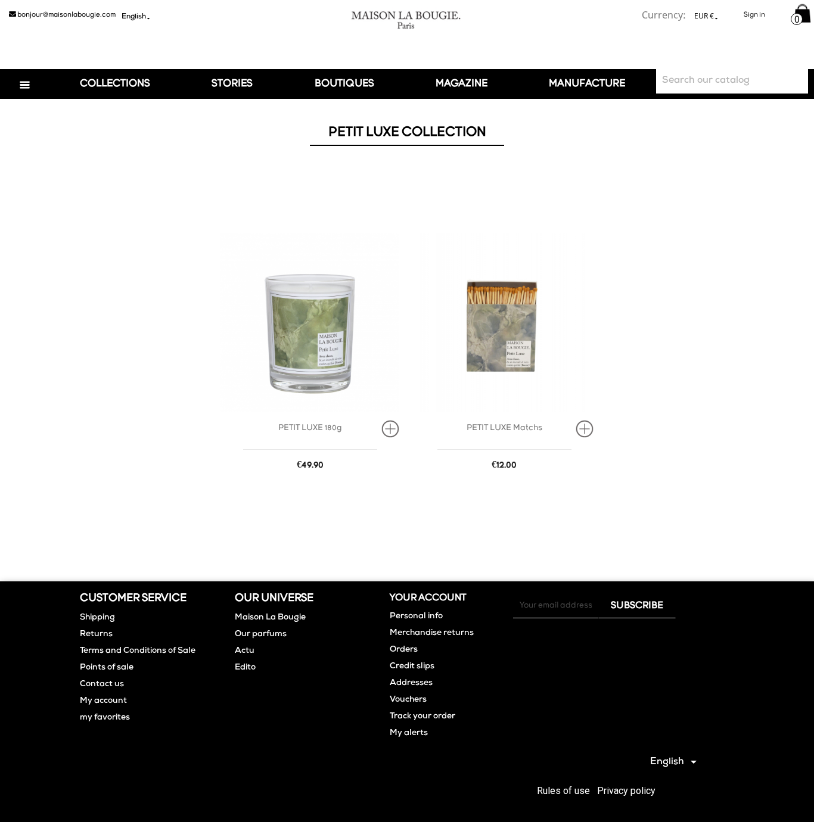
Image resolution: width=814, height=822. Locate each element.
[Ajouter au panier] (393, 429)
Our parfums (261, 634)
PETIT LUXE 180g (310, 428)
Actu (244, 651)
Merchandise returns (432, 633)
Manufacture (587, 84)
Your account (428, 598)
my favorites (105, 718)
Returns (96, 634)
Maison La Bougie (270, 618)
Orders (404, 650)
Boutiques (344, 84)
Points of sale (106, 668)
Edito (245, 668)
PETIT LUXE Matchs (504, 428)
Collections (115, 84)
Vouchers (408, 700)
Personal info (416, 616)
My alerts (409, 733)
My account (103, 701)
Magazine (461, 84)
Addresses (411, 683)
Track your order (422, 716)
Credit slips (412, 666)
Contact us (102, 684)
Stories (232, 84)
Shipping (97, 618)
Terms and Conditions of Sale (137, 651)
